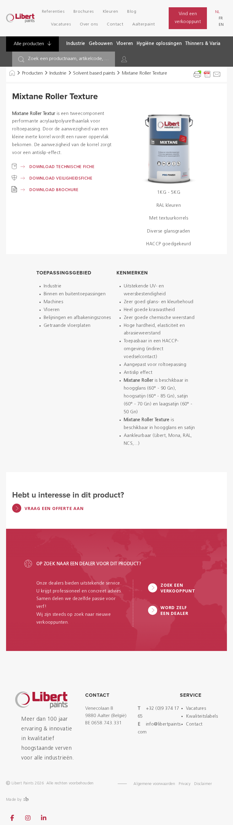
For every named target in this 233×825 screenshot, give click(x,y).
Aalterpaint (143, 24)
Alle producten (29, 44)
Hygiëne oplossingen (159, 44)
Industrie (75, 44)
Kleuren (110, 11)
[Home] (12, 73)
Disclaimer (203, 784)
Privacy (185, 784)
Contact (115, 24)
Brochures (83, 11)
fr (221, 18)
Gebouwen (101, 44)
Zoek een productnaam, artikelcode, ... (68, 58)
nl (217, 12)
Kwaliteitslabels (202, 716)
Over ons (89, 24)
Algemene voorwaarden (154, 784)
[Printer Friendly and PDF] (207, 74)
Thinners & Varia (203, 44)
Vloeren (124, 44)
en (221, 24)
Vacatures (61, 24)
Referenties (53, 11)
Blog (131, 11)
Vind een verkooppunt (188, 18)
